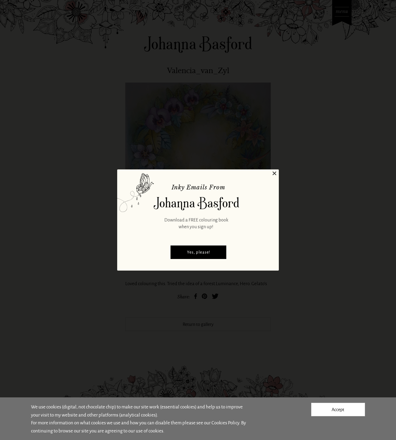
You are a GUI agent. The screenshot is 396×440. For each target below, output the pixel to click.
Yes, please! (198, 252)
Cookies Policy (225, 422)
